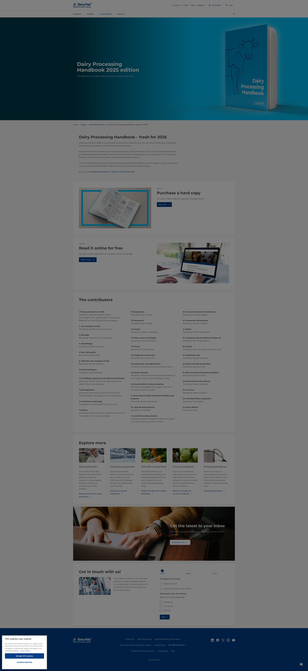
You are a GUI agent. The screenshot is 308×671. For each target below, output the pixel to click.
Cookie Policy (25, 651)
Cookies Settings (24, 662)
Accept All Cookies (24, 656)
